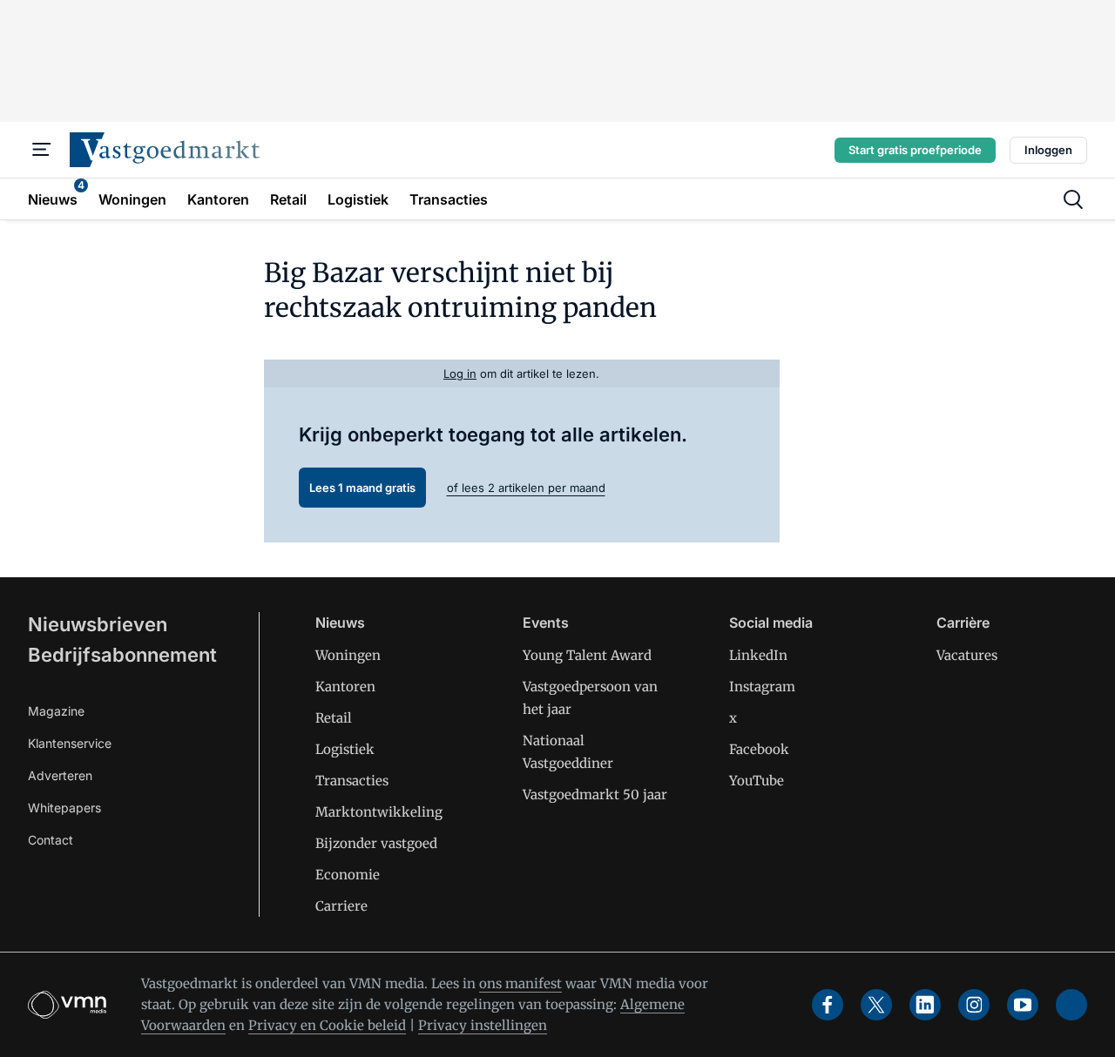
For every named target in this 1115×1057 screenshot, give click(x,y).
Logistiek (345, 749)
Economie (347, 874)
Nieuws (340, 622)
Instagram (762, 686)
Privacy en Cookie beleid (327, 1025)
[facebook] (827, 1004)
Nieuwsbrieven (97, 624)
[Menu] (42, 149)
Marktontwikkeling (379, 812)
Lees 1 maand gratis (362, 488)
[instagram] (974, 1004)
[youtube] (1022, 1004)
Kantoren (345, 686)
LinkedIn (758, 655)
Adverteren (60, 775)
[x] (876, 1004)
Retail (333, 718)
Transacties (352, 780)
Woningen (348, 655)
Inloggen (1048, 150)
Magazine (56, 711)
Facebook (759, 749)
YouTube (756, 780)
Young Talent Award (587, 655)
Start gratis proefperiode (915, 150)
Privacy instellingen (482, 1025)
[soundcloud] (1071, 1004)
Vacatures (966, 655)
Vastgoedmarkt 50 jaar (595, 794)
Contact (50, 839)
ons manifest (520, 983)
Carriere (341, 906)
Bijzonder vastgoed (376, 843)
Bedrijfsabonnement (122, 654)
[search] (1073, 199)
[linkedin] (925, 1004)
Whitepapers (64, 807)
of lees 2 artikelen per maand (526, 488)
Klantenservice (70, 743)
